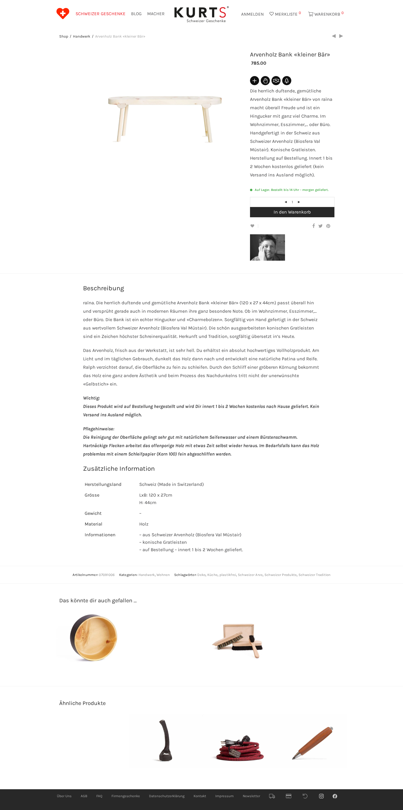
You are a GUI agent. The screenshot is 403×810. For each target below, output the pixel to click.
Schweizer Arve (250, 575)
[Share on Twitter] (320, 226)
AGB (84, 796)
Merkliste (287, 14)
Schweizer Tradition (315, 575)
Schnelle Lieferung (273, 796)
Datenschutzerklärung (166, 796)
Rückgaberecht (307, 796)
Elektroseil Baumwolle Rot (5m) (230, 751)
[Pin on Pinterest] (328, 226)
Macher (156, 13)
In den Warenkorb (292, 212)
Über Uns (64, 796)
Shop (63, 36)
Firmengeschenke (125, 796)
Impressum (224, 796)
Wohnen (163, 575)
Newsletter (251, 796)
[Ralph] (271, 257)
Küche (212, 575)
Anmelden (252, 14)
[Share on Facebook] (313, 226)
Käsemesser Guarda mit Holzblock (300, 648)
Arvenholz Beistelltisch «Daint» (155, 648)
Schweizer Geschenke (100, 13)
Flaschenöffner (158, 757)
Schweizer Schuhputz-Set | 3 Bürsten (233, 648)
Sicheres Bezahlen (290, 796)
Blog (136, 13)
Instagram (323, 796)
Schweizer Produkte (280, 575)
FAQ (99, 796)
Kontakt (200, 796)
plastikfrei (227, 575)
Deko (201, 575)
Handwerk (81, 36)
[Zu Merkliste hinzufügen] (254, 226)
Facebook (337, 796)
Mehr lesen (121, 652)
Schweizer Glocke (87, 757)
